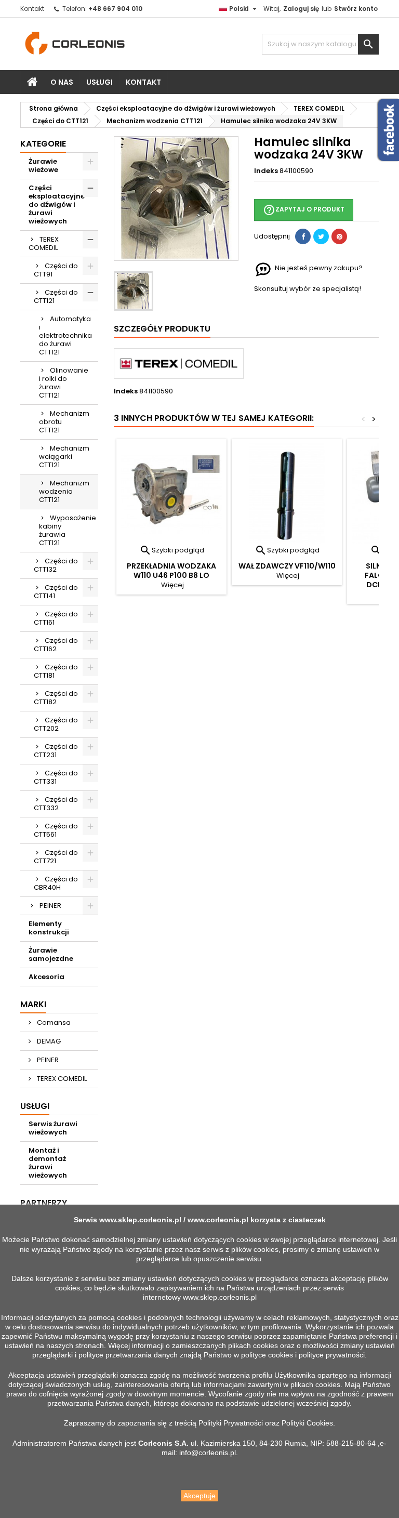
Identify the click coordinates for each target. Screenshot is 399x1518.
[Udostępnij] (303, 236)
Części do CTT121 (56, 296)
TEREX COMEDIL (44, 243)
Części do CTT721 (56, 857)
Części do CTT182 (56, 698)
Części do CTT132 (56, 565)
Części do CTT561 (56, 830)
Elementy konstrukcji (49, 928)
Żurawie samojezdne (51, 954)
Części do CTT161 (56, 618)
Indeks (266, 171)
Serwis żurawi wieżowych (53, 1128)
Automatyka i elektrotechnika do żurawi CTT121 (65, 335)
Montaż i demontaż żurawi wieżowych (48, 1162)
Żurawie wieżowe (43, 165)
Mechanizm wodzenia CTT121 (64, 491)
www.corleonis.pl (218, 1220)
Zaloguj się (301, 8)
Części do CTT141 (56, 592)
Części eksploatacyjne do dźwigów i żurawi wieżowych (57, 204)
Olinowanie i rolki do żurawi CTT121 (63, 382)
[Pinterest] (339, 236)
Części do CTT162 (56, 645)
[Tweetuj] (321, 236)
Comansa (53, 1022)
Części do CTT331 (56, 777)
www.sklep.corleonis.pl (140, 1220)
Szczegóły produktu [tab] (162, 329)
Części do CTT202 (56, 724)
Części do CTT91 (56, 270)
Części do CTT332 (56, 804)
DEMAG (48, 1041)
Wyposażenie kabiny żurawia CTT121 (67, 530)
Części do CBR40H (56, 883)
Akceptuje (199, 1495)
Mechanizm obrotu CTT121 (64, 421)
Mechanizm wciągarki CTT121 (64, 456)
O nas (61, 82)
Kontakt (32, 8)
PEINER (50, 905)
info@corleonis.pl (207, 1452)
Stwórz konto (356, 8)
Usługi (99, 82)
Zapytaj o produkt (303, 210)
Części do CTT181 (56, 671)
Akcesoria (46, 977)
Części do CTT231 (56, 751)
